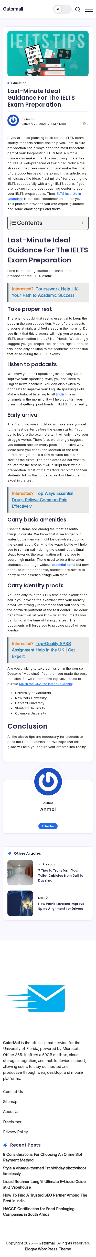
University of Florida (20, 1048)
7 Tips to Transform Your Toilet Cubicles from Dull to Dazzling (60, 875)
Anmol (30, 119)
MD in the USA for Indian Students (45, 684)
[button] (62, 9)
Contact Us (13, 1091)
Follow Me (48, 826)
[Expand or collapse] (82, 223)
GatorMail (11, 1042)
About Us (11, 1111)
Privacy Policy (15, 1131)
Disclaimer (12, 1121)
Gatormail (13, 9)
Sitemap (10, 1101)
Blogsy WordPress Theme (48, 1248)
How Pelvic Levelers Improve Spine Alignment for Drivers (61, 906)
